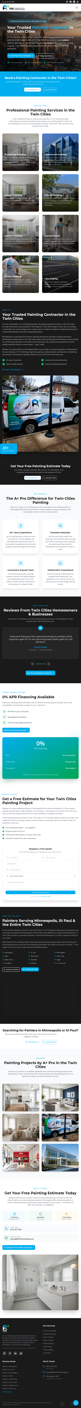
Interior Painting (48, 1337)
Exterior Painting (48, 1340)
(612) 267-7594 (9, 2)
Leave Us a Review (12, 969)
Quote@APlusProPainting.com (57, 1372)
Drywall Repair (47, 1347)
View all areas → (7, 1392)
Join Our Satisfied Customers (39, 673)
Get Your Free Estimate (21, 55)
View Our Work (46, 56)
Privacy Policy (62, 1404)
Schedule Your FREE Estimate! (19, 1247)
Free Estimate (32, 89)
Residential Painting (49, 1334)
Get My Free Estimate (41, 892)
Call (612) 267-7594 (31, 969)
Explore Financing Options (15, 730)
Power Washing (48, 1350)
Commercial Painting (49, 1331)
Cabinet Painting (48, 1343)
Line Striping (47, 1353)
